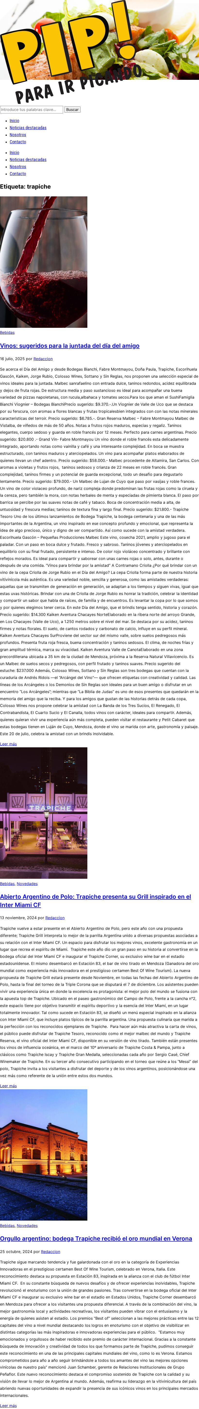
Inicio (14, 120)
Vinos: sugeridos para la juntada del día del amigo (70, 345)
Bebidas (7, 332)
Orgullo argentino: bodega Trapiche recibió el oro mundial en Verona (96, 1238)
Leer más (8, 743)
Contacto (18, 141)
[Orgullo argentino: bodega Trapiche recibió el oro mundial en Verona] (43, 1219)
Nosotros (18, 134)
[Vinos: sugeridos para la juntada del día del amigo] (43, 326)
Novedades (27, 883)
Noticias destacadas (28, 127)
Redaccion (43, 358)
